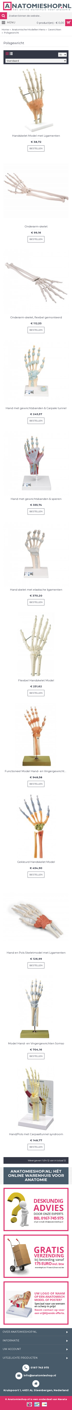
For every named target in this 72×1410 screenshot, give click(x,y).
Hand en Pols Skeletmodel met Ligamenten (36, 952)
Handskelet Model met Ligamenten (36, 135)
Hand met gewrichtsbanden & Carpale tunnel (36, 408)
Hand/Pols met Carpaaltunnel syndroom (36, 1134)
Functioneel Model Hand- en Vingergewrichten (36, 771)
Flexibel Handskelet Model (36, 680)
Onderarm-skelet (36, 226)
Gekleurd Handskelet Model (36, 862)
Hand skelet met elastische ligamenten (36, 589)
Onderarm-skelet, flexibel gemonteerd (36, 317)
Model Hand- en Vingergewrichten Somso (36, 1043)
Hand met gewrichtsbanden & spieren (36, 499)
